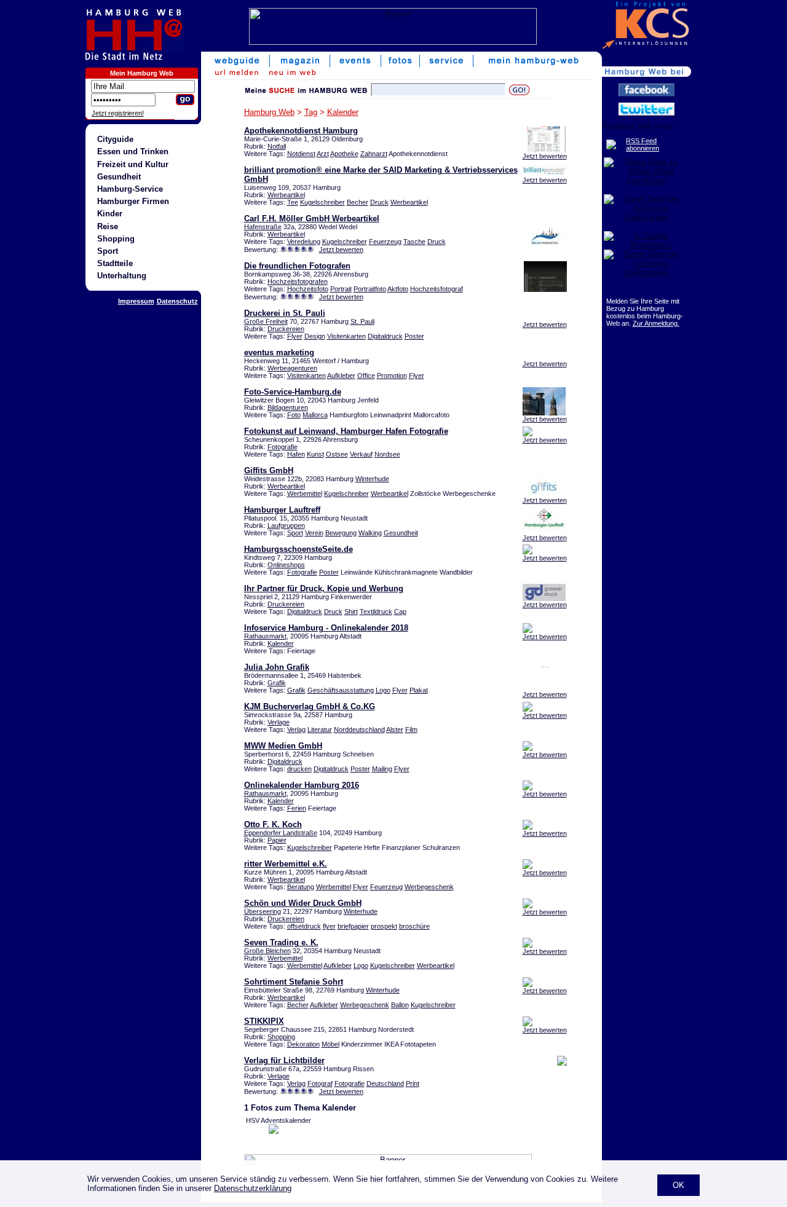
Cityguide (115, 139)
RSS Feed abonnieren (642, 144)
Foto (294, 415)
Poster (414, 336)
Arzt (323, 153)
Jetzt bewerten (545, 156)
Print (412, 1083)
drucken (299, 769)
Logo (383, 690)
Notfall (276, 146)
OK (678, 1185)
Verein (314, 533)
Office (366, 375)
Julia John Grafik (276, 667)
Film (411, 729)
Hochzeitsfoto (307, 289)
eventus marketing (279, 352)
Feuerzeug (385, 241)
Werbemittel (304, 493)
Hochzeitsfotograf (436, 289)
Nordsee (387, 454)
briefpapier (353, 926)
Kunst (315, 454)
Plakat (418, 690)
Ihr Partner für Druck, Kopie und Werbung (323, 588)
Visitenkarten (346, 336)
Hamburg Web (269, 112)
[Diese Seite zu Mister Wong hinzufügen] (646, 180)
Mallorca (315, 415)
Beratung (300, 887)
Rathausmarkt (265, 636)
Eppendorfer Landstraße (280, 832)
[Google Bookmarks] (646, 245)
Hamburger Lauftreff (282, 509)
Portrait (341, 289)
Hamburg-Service (130, 189)
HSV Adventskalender (278, 1120)
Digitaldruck (385, 336)
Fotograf (320, 1083)
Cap (400, 611)
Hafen (296, 454)
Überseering (262, 911)
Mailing (382, 769)
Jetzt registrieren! (118, 113)
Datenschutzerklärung (252, 1188)
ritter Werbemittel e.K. (285, 863)
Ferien (296, 808)
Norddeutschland (359, 729)
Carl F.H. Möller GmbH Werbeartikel (311, 218)
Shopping (116, 238)
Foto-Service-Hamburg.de (292, 391)
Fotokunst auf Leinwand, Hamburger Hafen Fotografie (346, 431)
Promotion (392, 375)
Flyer (295, 336)
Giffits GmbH (268, 470)
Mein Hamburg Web (141, 73)
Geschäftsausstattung (340, 690)
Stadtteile (115, 263)
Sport (107, 251)
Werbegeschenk (429, 887)
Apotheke (344, 153)
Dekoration (303, 1044)
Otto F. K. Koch (273, 824)
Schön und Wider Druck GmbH (303, 903)
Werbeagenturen (292, 368)
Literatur (319, 729)
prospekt (384, 926)
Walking (370, 533)
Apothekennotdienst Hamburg (301, 130)
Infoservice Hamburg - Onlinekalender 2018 (326, 627)
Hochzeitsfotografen (297, 281)
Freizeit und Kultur (132, 164)
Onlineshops (286, 564)
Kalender (342, 112)
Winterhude (372, 478)
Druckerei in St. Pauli (284, 313)
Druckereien (285, 328)
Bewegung (341, 533)
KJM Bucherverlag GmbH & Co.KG (309, 706)
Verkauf (361, 454)
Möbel (330, 1044)
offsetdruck (304, 926)
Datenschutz (177, 301)
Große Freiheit (266, 321)
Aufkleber (341, 375)
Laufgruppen (286, 525)
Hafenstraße (263, 226)
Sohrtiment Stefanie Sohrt (293, 981)
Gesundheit (119, 176)
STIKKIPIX (264, 1021)
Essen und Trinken (132, 151)
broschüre (414, 926)
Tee (292, 202)
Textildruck (376, 611)
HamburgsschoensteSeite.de (298, 549)
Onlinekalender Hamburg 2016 (301, 785)
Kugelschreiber (322, 202)
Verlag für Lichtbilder (284, 1060)
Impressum (136, 301)
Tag (310, 112)
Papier (277, 840)
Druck (379, 202)
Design (314, 336)
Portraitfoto (370, 289)
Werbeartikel (286, 195)
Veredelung (303, 241)
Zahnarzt (373, 153)
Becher (357, 202)
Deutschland (385, 1083)
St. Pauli (362, 321)
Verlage (278, 722)
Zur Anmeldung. (656, 323)
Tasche (414, 241)
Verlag (296, 729)
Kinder (109, 213)
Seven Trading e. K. (281, 942)
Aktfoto (397, 289)
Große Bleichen (267, 950)
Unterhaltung (121, 275)
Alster (394, 729)
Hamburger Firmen (133, 201)
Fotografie (282, 446)
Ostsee (337, 454)
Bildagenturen (287, 407)
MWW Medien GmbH (283, 745)
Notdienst (301, 153)
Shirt (351, 611)
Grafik (276, 682)
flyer (329, 926)
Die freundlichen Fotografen (297, 265)
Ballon (400, 1004)
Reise (107, 226)
